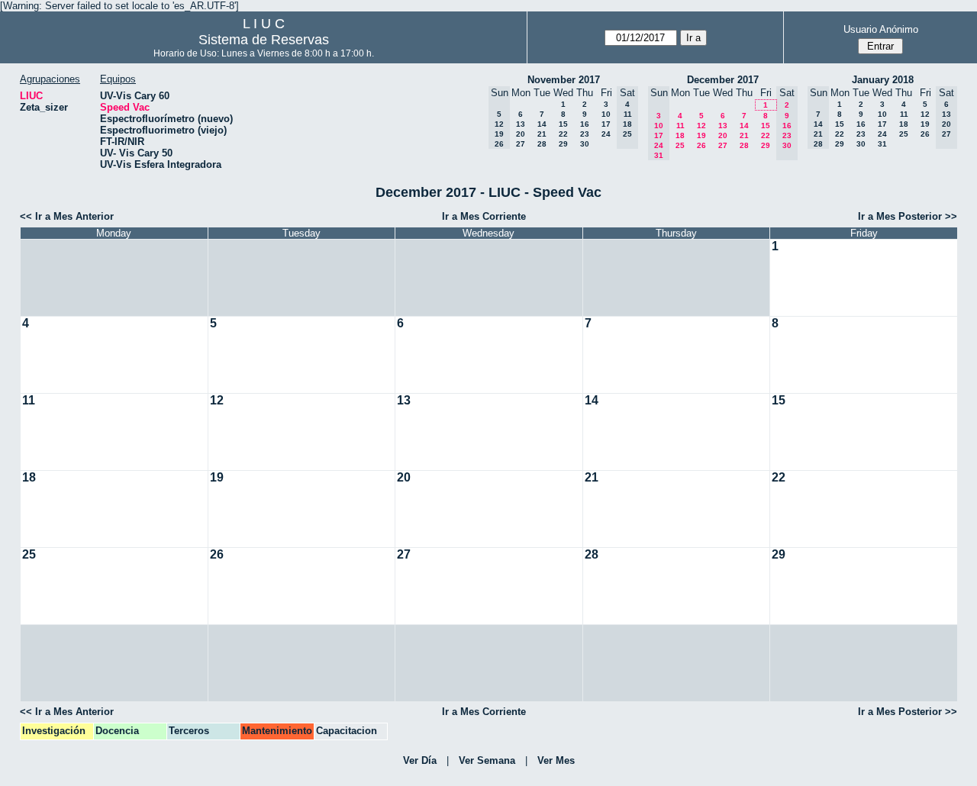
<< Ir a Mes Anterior (67, 216)
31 (882, 144)
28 (542, 144)
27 (520, 144)
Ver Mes (556, 760)
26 (701, 145)
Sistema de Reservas (263, 39)
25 (680, 145)
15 (563, 124)
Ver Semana (487, 760)
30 (584, 144)
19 (701, 135)
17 (606, 124)
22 (563, 134)
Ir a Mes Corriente (484, 216)
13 (520, 124)
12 (701, 125)
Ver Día (420, 760)
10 (606, 114)
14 (542, 124)
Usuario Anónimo (880, 29)
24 (606, 134)
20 (520, 134)
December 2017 (723, 79)
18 (680, 135)
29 (563, 144)
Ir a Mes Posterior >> (907, 216)
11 (680, 125)
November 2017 (563, 79)
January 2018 (883, 79)
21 (542, 134)
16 (584, 124)
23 (584, 134)
